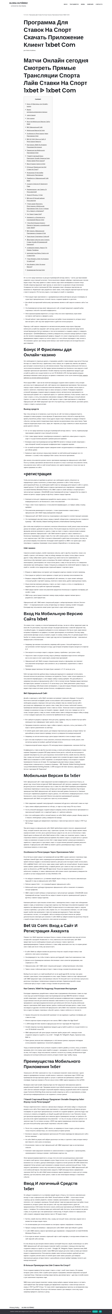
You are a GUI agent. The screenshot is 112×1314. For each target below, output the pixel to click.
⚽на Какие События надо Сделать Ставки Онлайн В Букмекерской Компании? (38, 242)
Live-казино (31, 118)
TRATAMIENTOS (74, 4)
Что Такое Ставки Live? (34, 214)
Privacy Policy (14, 1307)
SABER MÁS (90, 4)
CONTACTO (99, 4)
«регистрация (31, 115)
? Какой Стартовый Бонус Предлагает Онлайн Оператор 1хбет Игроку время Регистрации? (38, 158)
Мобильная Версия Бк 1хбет (36, 130)
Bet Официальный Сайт (35, 127)
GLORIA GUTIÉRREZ (28, 1307)
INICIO (65, 4)
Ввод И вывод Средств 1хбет (36, 164)
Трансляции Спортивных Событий (38, 236)
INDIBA (83, 4)
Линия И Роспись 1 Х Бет (35, 195)
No (100, 1311)
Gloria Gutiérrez (31, 50)
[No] (110, 1311)
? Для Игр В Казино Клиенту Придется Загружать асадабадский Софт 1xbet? (38, 225)
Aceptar (95, 1311)
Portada (26, 15)
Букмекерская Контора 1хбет (36, 270)
